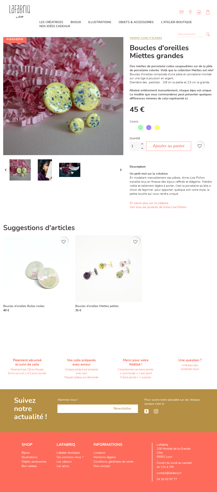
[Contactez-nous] (181, 12)
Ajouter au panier (169, 146)
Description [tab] (138, 166)
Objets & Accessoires (136, 22)
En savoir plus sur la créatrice (149, 203)
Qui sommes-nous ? (70, 457)
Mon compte (101, 466)
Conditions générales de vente (113, 461)
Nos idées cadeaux (54, 26)
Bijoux (76, 22)
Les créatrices (51, 22)
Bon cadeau (29, 466)
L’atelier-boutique (68, 452)
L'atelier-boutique (176, 22)
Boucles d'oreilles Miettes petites (97, 306)
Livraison (99, 452)
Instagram (156, 411)
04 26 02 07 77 (167, 479)
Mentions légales (104, 457)
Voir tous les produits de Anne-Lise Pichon (158, 207)
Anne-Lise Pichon (146, 38)
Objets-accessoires (34, 461)
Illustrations (99, 22)
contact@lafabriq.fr (169, 473)
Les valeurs (64, 461)
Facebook (146, 411)
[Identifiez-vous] (198, 15)
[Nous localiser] (189, 15)
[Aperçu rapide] (65, 309)
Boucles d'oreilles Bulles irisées (24, 306)
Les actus (63, 466)
